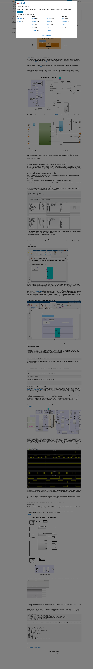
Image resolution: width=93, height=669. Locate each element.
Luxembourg (34, 30)
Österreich (49, 21)
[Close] (76, 3)
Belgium (33, 18)
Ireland (33, 27)
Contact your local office (46, 35)
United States (19, 21)
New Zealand (64, 21)
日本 (63, 27)
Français (49, 30)
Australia (63, 18)
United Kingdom (49, 31)
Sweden (48, 24)
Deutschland (34, 21)
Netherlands (49, 18)
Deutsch (49, 27)
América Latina (19, 18)
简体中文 (64, 24)
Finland (33, 24)
